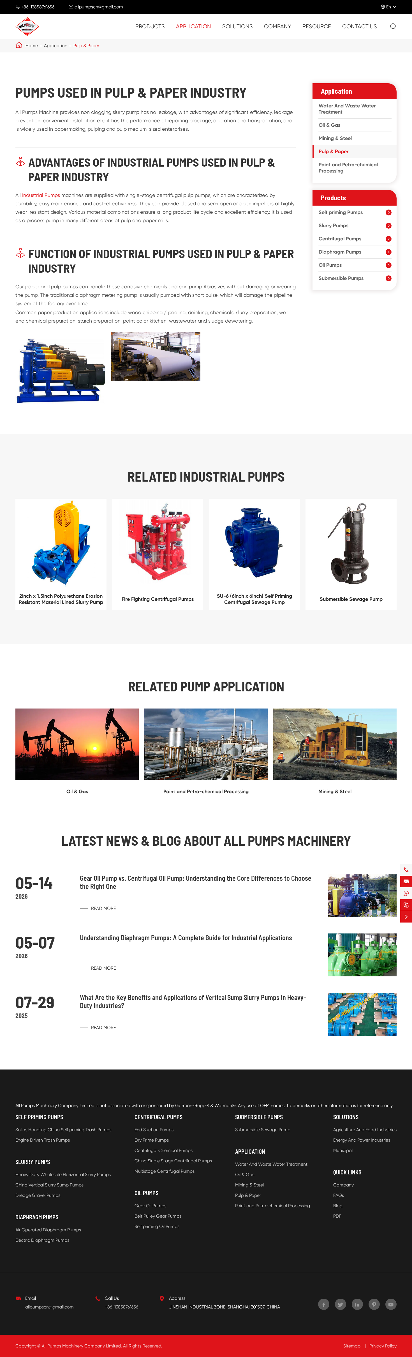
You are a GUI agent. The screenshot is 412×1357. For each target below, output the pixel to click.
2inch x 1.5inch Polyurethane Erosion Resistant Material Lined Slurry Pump (61, 599)
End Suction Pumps (154, 1129)
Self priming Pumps (341, 212)
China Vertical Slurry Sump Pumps (49, 1185)
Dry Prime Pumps (152, 1140)
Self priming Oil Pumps (157, 1226)
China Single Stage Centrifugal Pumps (173, 1160)
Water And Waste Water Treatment (347, 109)
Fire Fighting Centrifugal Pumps (158, 599)
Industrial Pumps (41, 195)
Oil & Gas (329, 125)
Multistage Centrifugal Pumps (165, 1171)
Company (277, 26)
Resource (316, 26)
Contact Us (359, 26)
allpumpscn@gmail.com (99, 7)
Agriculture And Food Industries (365, 1129)
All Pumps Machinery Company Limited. (82, 1346)
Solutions (237, 26)
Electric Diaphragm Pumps (42, 1240)
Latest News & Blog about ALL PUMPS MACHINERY (206, 840)
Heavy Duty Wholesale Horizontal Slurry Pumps (63, 1174)
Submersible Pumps (341, 278)
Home (32, 45)
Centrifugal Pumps (340, 239)
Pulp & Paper (86, 45)
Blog (337, 1205)
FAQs (338, 1195)
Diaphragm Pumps (340, 252)
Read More (103, 908)
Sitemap (351, 1346)
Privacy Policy (383, 1346)
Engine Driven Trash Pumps (42, 1140)
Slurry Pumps (333, 225)
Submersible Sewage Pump (351, 599)
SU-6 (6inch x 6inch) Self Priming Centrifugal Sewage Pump (254, 599)
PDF (337, 1216)
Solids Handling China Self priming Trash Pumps (63, 1129)
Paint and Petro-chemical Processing (348, 168)
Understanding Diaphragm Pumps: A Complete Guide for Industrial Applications (186, 937)
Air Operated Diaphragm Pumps (48, 1229)
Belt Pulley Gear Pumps (158, 1216)
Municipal (343, 1150)
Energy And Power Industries (361, 1140)
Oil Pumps (330, 265)
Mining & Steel (335, 138)
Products (150, 26)
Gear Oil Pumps (150, 1205)
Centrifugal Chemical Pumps (164, 1150)
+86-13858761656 (37, 7)
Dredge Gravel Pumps (37, 1195)
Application (193, 26)
